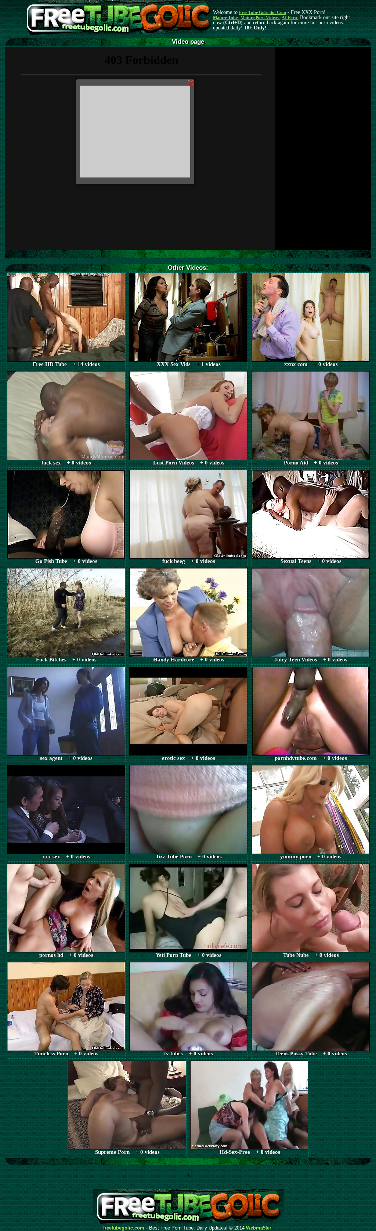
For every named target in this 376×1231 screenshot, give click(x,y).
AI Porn (289, 17)
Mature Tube (225, 17)
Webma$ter (258, 1228)
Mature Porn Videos (260, 17)
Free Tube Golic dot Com (262, 12)
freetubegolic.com (123, 1228)
